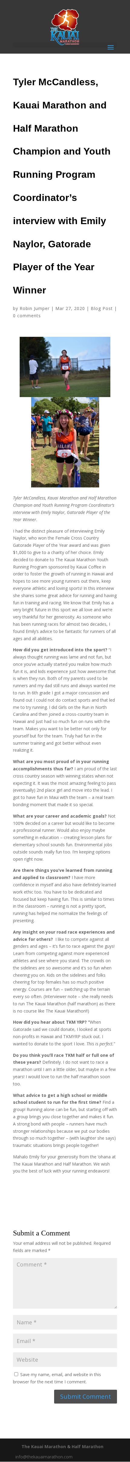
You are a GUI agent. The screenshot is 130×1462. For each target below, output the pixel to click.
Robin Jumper (35, 308)
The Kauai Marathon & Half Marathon (62, 1446)
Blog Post (102, 308)
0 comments (27, 315)
